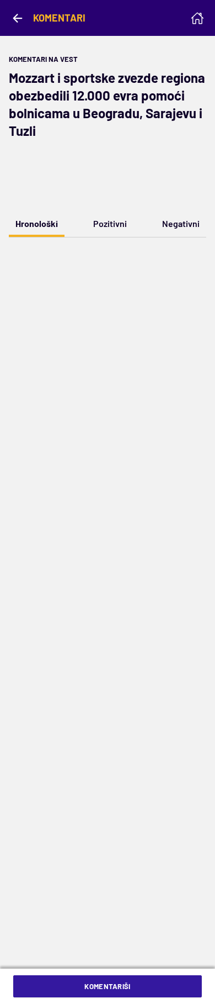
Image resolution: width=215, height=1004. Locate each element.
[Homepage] (197, 18)
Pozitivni (110, 223)
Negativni (181, 223)
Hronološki (36, 223)
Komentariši (107, 986)
